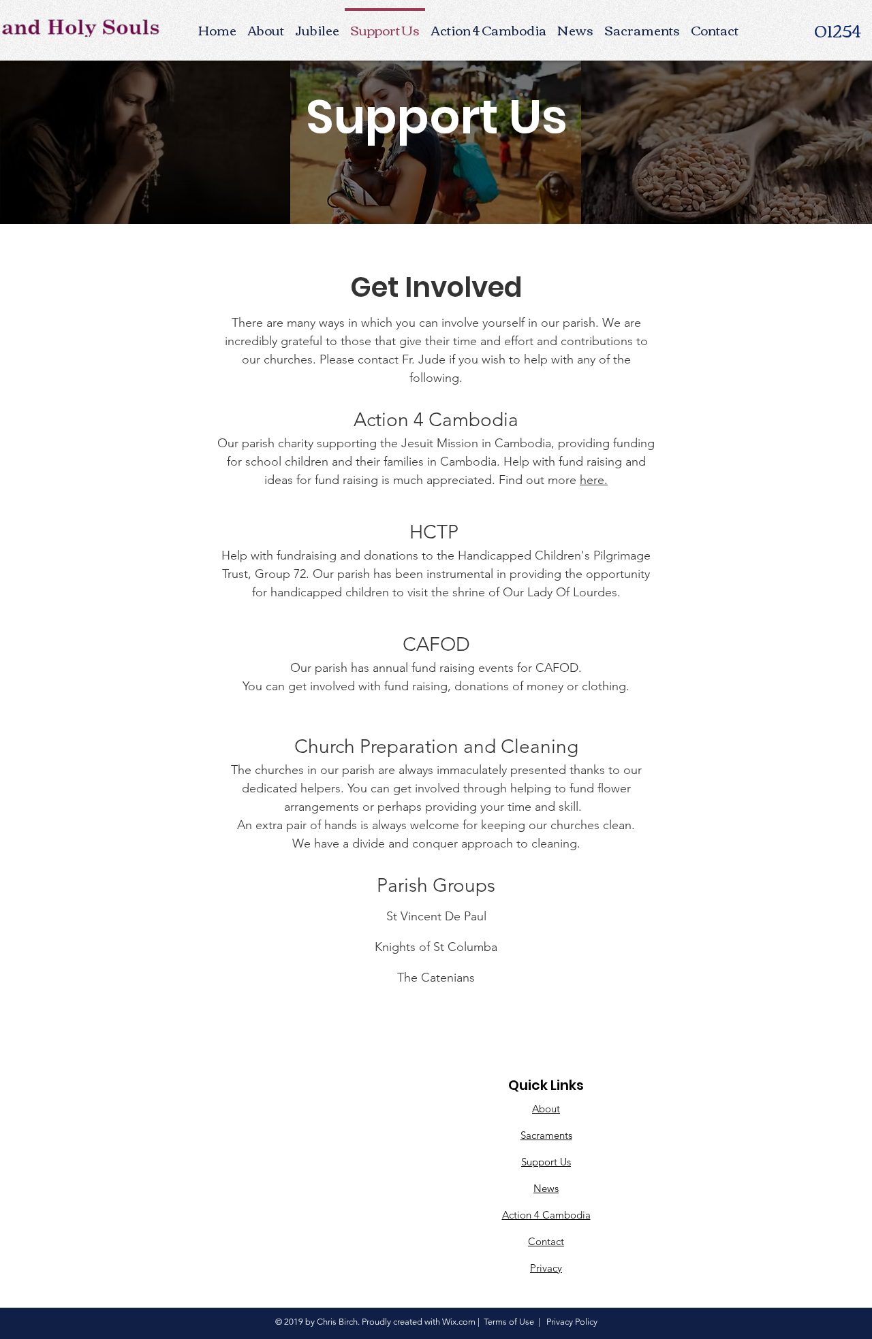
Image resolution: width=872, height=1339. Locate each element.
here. (594, 479)
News (546, 1188)
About (546, 1108)
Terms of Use (509, 1322)
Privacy (546, 1267)
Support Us (546, 1161)
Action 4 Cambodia (546, 1214)
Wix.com (459, 1322)
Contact (546, 1241)
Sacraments (546, 1135)
